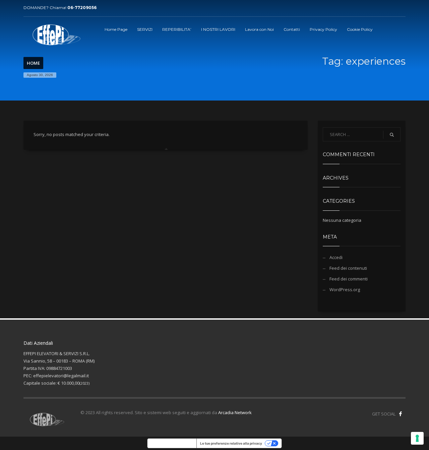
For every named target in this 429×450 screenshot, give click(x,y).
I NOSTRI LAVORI (218, 29)
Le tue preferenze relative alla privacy (231, 443)
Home (33, 63)
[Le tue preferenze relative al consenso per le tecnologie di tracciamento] (417, 438)
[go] (392, 135)
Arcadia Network (235, 412)
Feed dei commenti (348, 279)
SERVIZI (144, 29)
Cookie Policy (360, 29)
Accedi (336, 257)
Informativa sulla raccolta (172, 443)
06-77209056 (82, 7)
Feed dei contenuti (348, 268)
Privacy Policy (323, 29)
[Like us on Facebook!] (400, 414)
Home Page (116, 29)
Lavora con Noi (259, 29)
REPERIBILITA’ (176, 29)
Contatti (292, 29)
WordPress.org (344, 289)
